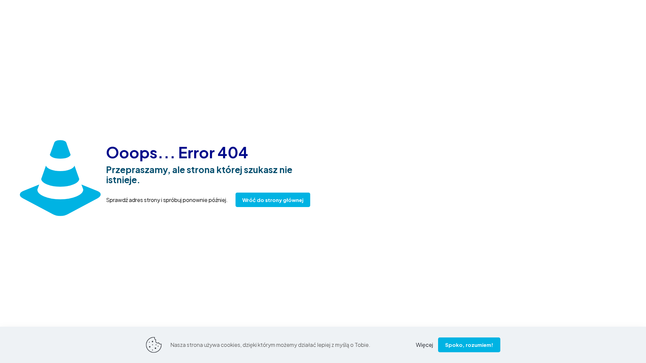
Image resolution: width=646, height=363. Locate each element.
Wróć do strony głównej (272, 200)
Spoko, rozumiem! (469, 344)
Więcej (424, 344)
